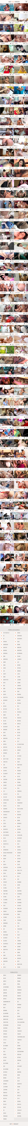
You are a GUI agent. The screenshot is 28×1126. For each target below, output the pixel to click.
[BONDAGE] (7, 536)
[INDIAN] (7, 7)
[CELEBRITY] (7, 49)
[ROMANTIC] (7, 204)
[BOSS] (7, 620)
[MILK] (21, 319)
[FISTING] (7, 256)
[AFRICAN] (21, 568)
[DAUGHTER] (21, 412)
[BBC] (21, 443)
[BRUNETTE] (7, 370)
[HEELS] (21, 505)
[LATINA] (7, 526)
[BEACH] (21, 526)
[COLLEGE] (21, 256)
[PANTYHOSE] (7, 443)
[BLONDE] (21, 495)
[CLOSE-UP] (7, 495)
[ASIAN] (7, 17)
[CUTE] (21, 329)
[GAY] (21, 121)
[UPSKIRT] (7, 599)
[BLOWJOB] (7, 433)
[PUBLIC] (7, 350)
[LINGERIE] (21, 246)
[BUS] (7, 246)
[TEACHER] (21, 588)
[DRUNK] (21, 464)
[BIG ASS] (7, 194)
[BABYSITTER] (7, 578)
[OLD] (7, 235)
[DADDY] (21, 152)
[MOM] (21, 38)
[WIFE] (7, 28)
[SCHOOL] (21, 402)
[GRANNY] (7, 38)
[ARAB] (21, 163)
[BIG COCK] (7, 121)
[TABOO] (7, 588)
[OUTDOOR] (7, 225)
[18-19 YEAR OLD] (7, 90)
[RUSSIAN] (7, 184)
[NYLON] (7, 609)
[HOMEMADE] (7, 267)
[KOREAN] (7, 277)
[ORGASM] (7, 485)
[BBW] (21, 59)
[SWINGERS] (7, 453)
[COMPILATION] (7, 422)
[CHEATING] (7, 319)
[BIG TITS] (21, 101)
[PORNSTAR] (21, 557)
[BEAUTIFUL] (21, 69)
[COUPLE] (7, 308)
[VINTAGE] (7, 111)
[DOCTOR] (7, 568)
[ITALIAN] (21, 536)
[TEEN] (21, 28)
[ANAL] (7, 163)
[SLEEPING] (21, 235)
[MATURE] (7, 80)
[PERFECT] (7, 474)
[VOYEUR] (7, 329)
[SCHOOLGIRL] (7, 360)
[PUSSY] (21, 350)
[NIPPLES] (7, 298)
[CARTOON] (21, 433)
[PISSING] (21, 225)
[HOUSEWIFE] (21, 132)
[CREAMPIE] (21, 339)
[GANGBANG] (7, 287)
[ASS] (7, 101)
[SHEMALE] (7, 59)
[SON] (21, 204)
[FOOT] (21, 298)
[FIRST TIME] (7, 339)
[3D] (21, 194)
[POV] (21, 142)
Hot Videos (14, 2)
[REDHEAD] (21, 516)
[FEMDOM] (7, 152)
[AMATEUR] (21, 80)
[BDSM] (21, 111)
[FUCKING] (21, 609)
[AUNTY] (21, 90)
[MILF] (7, 69)
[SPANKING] (21, 49)
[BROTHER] (21, 381)
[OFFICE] (7, 557)
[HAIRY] (21, 173)
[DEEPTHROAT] (21, 599)
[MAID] (21, 578)
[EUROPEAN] (7, 412)
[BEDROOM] (21, 620)
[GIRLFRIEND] (7, 173)
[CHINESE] (21, 17)
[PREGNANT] (21, 287)
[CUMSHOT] (7, 547)
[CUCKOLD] (7, 391)
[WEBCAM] (21, 422)
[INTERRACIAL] (7, 142)
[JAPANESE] (21, 7)
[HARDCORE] (21, 474)
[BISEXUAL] (21, 547)
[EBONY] (21, 360)
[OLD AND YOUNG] (21, 184)
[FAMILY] (7, 505)
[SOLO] (21, 308)
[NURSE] (7, 402)
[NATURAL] (7, 516)
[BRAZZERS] (21, 391)
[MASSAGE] (21, 215)
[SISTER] (7, 132)
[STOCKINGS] (21, 485)
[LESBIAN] (21, 277)
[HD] (21, 370)
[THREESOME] (21, 453)
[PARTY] (7, 381)
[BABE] (7, 215)
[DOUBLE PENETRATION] (7, 464)
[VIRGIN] (21, 267)
